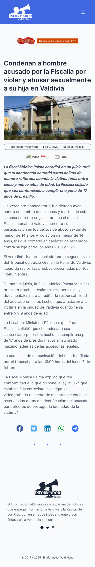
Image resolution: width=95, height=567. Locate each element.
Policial (79, 146)
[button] (20, 428)
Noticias (68, 146)
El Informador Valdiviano (58, 557)
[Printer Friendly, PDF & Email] (47, 156)
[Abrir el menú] (83, 12)
